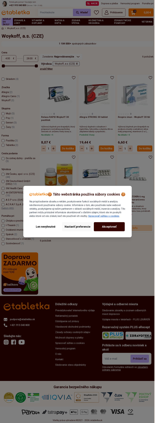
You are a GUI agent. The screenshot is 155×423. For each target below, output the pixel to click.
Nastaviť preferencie (77, 226)
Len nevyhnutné (45, 226)
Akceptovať (109, 226)
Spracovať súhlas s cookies (103, 216)
